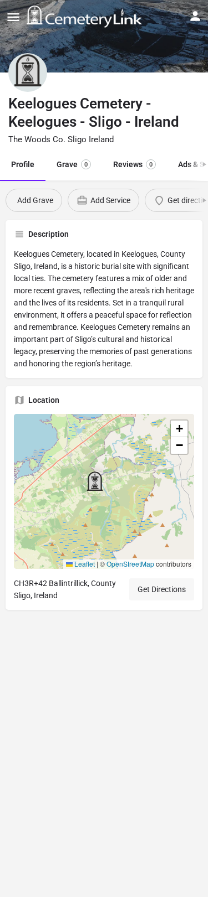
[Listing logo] (27, 72)
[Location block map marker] (94, 482)
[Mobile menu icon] (13, 17)
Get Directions (162, 589)
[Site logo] (86, 17)
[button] (104, 491)
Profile (22, 164)
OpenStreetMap (130, 563)
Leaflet (84, 563)
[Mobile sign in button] (195, 16)
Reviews (133, 164)
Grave (72, 164)
